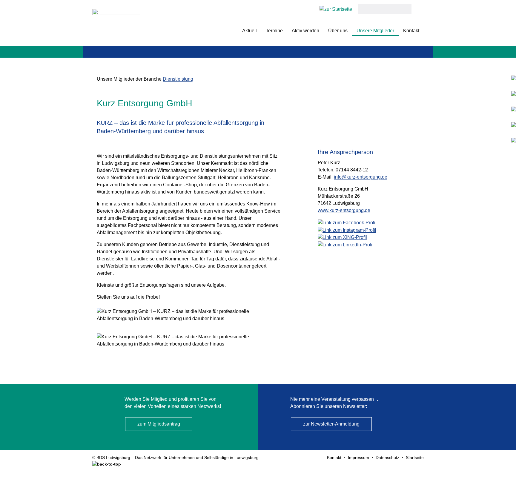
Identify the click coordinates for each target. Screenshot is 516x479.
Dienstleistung (178, 79)
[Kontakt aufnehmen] (513, 78)
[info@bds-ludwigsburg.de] (513, 93)
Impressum (358, 457)
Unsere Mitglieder (375, 30)
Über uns (338, 30)
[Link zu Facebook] (513, 109)
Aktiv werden (305, 30)
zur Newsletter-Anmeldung (331, 423)
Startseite (415, 457)
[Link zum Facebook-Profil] (347, 222)
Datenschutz (387, 457)
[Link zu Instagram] (513, 124)
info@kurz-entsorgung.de (360, 176)
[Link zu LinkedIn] (513, 140)
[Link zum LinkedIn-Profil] (346, 244)
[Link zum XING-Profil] (342, 237)
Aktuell (249, 30)
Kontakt (411, 30)
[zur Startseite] (116, 24)
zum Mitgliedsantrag (158, 423)
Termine (274, 30)
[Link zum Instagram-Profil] (347, 229)
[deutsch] (336, 8)
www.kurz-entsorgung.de (344, 210)
